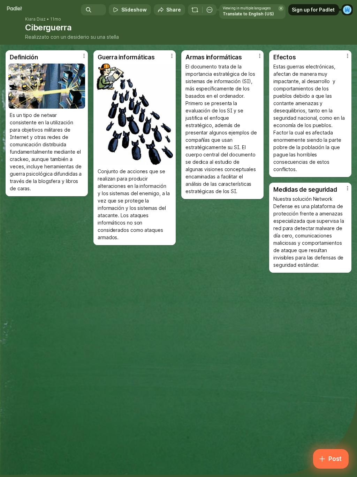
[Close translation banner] (281, 8)
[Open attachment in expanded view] (46, 86)
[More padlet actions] (210, 9)
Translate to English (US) (248, 13)
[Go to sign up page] (347, 9)
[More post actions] (79, 58)
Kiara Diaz (35, 19)
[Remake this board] (195, 9)
